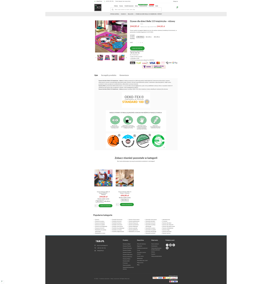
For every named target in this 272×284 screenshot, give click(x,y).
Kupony (153, 254)
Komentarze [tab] (124, 75)
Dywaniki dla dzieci (150, 221)
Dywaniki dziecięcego (150, 231)
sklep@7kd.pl (99, 1)
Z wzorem (164, 221)
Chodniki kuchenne (116, 223)
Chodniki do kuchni (116, 221)
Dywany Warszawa (127, 254)
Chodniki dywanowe (129, 6)
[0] (177, 8)
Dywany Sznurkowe (134, 224)
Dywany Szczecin (127, 252)
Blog (138, 264)
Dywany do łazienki (100, 223)
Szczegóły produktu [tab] (108, 75)
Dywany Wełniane (133, 226)
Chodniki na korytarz (117, 224)
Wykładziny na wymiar (134, 231)
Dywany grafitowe (133, 229)
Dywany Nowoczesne (134, 219)
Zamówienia (154, 246)
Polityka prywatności (142, 248)
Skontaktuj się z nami (142, 260)
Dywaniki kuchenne (150, 233)
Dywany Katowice (127, 256)
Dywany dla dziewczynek (168, 226)
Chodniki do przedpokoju (118, 228)
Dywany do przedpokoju (101, 226)
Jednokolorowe (166, 219)
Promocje (125, 263)
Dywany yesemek (133, 228)
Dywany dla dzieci (166, 223)
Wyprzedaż (151, 5)
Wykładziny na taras (100, 233)
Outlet (156, 6)
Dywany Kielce (126, 258)
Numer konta (140, 256)
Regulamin (139, 246)
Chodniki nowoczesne (117, 226)
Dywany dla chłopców (167, 224)
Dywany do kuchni (99, 228)
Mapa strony (140, 262)
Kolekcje (116, 6)
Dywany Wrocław (127, 248)
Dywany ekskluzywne (134, 221)
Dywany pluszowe (166, 231)
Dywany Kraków (127, 250)
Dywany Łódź (126, 261)
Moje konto (154, 240)
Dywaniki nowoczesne (151, 219)
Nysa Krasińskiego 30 (102, 245)
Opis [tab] (96, 75)
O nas (138, 250)
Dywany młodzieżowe (167, 228)
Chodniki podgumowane (118, 231)
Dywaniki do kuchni (150, 223)
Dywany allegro (127, 244)
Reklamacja (140, 258)
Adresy (153, 252)
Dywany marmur (166, 233)
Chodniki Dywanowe (117, 219)
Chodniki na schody (117, 229)
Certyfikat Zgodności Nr (142, 32)
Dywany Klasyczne (133, 223)
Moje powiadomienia (156, 256)
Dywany (121, 6)
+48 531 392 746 (109, 1)
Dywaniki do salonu (150, 228)
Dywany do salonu (99, 221)
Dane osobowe (155, 244)
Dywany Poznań (127, 246)
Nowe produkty (127, 265)
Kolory (136, 6)
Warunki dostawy (141, 244)
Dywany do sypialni (100, 224)
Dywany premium (143, 5)
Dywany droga (166, 229)
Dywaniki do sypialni (150, 229)
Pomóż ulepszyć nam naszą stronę (122, 1)
